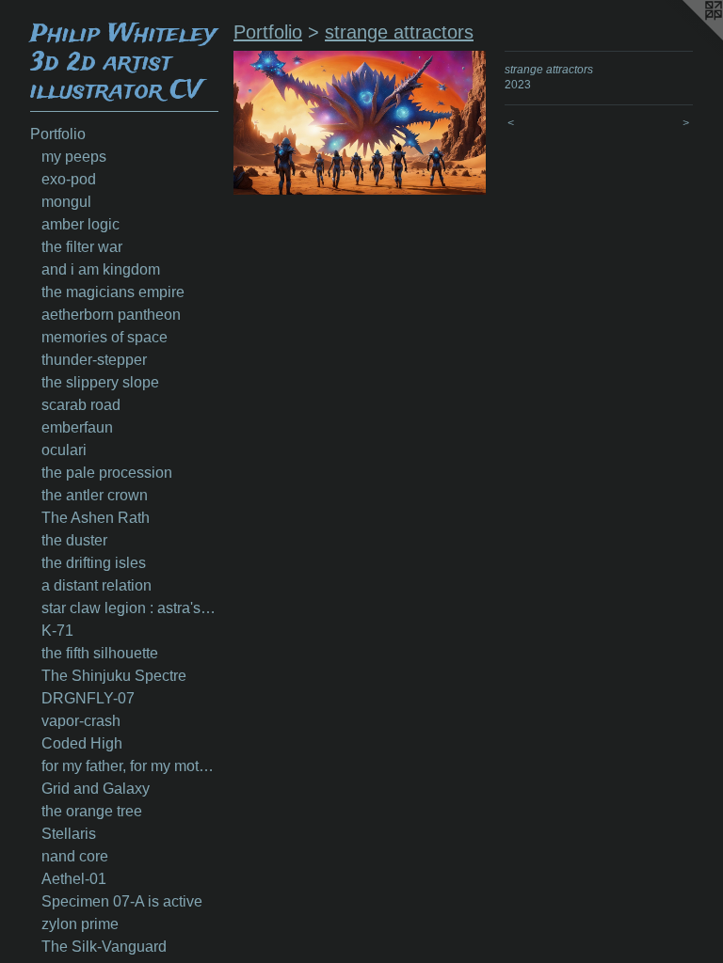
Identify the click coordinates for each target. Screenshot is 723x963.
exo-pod (68, 179)
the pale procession (106, 473)
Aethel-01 (73, 879)
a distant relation (96, 585)
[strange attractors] (359, 123)
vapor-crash (80, 721)
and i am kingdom (100, 269)
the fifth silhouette (99, 653)
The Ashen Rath (95, 518)
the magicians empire (113, 292)
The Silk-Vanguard (104, 947)
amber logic (80, 224)
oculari (64, 450)
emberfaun (77, 427)
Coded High (81, 743)
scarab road (80, 405)
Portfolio (58, 134)
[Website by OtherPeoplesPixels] (685, 37)
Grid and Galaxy (95, 789)
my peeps (73, 157)
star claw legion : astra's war (129, 608)
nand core (74, 856)
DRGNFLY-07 (88, 698)
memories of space (104, 337)
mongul (66, 202)
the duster (74, 540)
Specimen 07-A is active (121, 901)
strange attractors (399, 32)
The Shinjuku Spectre (113, 676)
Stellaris (68, 834)
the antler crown (94, 495)
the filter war (81, 247)
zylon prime (80, 924)
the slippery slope (100, 382)
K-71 (57, 631)
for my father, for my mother (129, 766)
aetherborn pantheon (111, 315)
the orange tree (91, 811)
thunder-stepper (94, 360)
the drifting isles (93, 563)
